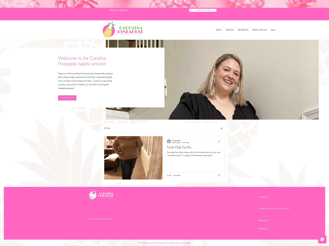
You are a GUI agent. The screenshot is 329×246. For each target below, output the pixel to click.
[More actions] (219, 141)
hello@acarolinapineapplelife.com (274, 208)
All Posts (107, 128)
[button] (221, 128)
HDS (188, 243)
